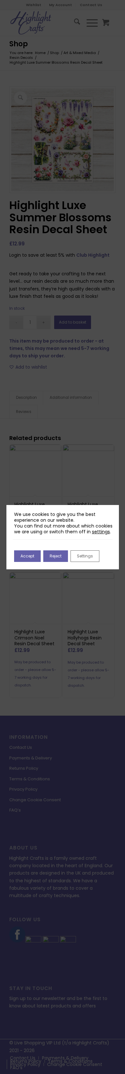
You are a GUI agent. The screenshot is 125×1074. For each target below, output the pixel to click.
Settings (85, 556)
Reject (56, 556)
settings (101, 532)
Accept (27, 556)
